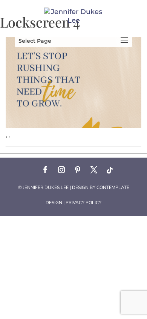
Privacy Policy (83, 203)
